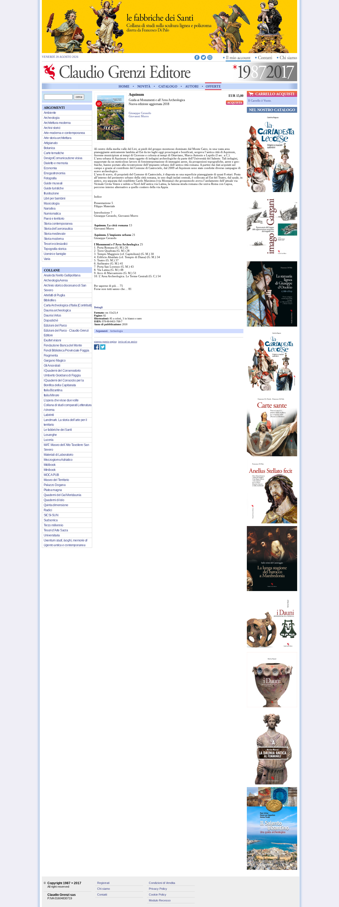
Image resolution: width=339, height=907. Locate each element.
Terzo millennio (53, 525)
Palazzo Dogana (55, 485)
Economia (50, 168)
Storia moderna (54, 239)
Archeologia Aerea (56, 280)
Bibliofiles (50, 300)
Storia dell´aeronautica (58, 229)
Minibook (50, 470)
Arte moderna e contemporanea (64, 133)
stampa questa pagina (105, 341)
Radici (48, 510)
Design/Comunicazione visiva (63, 158)
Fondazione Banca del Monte (63, 345)
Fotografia (50, 178)
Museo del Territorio (56, 480)
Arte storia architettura (58, 138)
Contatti (102, 894)
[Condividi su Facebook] (96, 348)
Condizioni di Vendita (162, 882)
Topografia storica (55, 249)
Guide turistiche (54, 188)
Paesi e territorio (54, 218)
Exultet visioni (52, 340)
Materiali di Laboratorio (58, 455)
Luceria (48, 440)
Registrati (103, 882)
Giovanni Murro (139, 116)
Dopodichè (51, 320)
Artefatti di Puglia (54, 295)
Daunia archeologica (57, 310)
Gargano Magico (55, 360)
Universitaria (52, 535)
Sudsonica (51, 520)
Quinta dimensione (56, 505)
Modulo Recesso (160, 900)
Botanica (49, 148)
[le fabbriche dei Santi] (169, 52)
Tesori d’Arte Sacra (56, 530)
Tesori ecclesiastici (56, 244)
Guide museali (53, 183)
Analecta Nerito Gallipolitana (62, 275)
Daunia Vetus (52, 315)
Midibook (50, 465)
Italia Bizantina (53, 390)
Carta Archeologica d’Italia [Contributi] (68, 305)
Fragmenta (51, 355)
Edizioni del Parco (55, 325)
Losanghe (50, 435)
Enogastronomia (54, 173)
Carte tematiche (54, 153)
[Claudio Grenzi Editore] (117, 80)
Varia (47, 259)
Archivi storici (52, 128)
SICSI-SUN (51, 515)
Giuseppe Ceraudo (140, 113)
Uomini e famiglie (55, 254)
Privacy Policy (158, 888)
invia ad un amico (127, 341)
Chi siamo (103, 888)
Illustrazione (51, 193)
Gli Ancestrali (52, 365)
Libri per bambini (54, 198)
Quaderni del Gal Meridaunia (62, 495)
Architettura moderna (57, 123)
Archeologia (116, 330)
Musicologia (51, 203)
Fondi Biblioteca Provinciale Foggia (66, 350)
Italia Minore (51, 395)
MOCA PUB (51, 475)
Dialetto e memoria (56, 163)
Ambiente (50, 113)
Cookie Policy (157, 894)
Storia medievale (54, 234)
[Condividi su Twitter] (102, 348)
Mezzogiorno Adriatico (58, 460)
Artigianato (50, 143)
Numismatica (52, 213)
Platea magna (53, 490)
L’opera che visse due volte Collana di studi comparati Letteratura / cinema (68, 405)
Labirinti (49, 415)
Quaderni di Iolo (54, 500)
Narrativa (50, 208)
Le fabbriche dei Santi (58, 430)
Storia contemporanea (58, 223)
